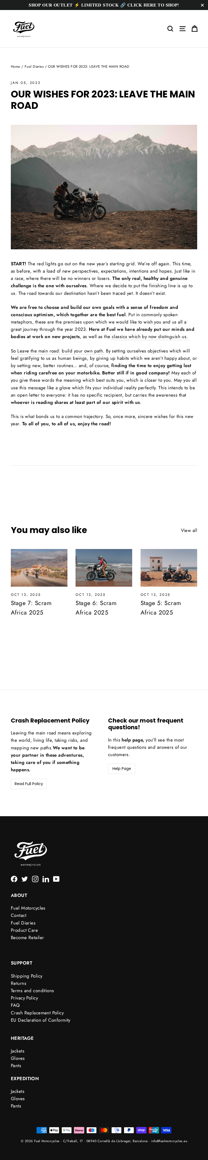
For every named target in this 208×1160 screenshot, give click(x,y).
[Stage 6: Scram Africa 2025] (104, 568)
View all (189, 530)
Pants (16, 1065)
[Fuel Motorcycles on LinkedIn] (46, 878)
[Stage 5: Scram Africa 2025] (169, 568)
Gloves (18, 1058)
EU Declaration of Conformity (40, 1020)
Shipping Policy (26, 976)
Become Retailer (27, 937)
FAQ (15, 1005)
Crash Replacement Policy (37, 1012)
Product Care (24, 930)
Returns (18, 983)
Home (15, 66)
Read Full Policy (29, 783)
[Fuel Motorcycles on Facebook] (14, 878)
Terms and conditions (32, 990)
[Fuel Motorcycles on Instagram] (35, 878)
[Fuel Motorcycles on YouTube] (56, 878)
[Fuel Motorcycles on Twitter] (24, 878)
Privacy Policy (24, 998)
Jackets (17, 1051)
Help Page (121, 768)
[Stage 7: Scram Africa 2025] (39, 568)
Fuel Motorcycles (28, 908)
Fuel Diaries (34, 66)
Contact (18, 915)
